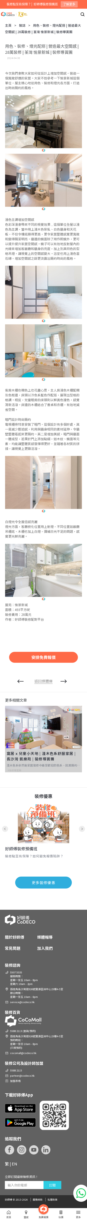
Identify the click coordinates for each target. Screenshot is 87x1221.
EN (14, 1164)
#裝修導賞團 (14, 770)
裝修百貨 (12, 1012)
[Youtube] (33, 1150)
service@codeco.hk (22, 1002)
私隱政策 (52, 1199)
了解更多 (69, 4)
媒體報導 (45, 937)
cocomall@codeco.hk (23, 1053)
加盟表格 (15, 1081)
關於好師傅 (14, 937)
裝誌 (22, 25)
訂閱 (52, 1185)
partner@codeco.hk (22, 1075)
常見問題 (12, 948)
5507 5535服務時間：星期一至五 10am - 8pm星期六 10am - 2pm (24, 978)
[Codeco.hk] (14, 14)
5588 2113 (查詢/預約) (23, 1031)
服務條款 (37, 1199)
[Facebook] (9, 1150)
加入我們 (45, 948)
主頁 (8, 25)
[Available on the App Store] (20, 1108)
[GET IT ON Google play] (20, 1122)
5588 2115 (16, 1070)
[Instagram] (21, 1150)
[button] (11, 742)
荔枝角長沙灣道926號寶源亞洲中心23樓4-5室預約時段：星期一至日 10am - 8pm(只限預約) (36, 1042)
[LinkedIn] (46, 1150)
